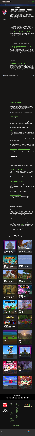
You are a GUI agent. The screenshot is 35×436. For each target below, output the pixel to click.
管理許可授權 (17, 425)
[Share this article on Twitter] (17, 229)
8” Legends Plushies (15, 102)
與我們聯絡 (17, 413)
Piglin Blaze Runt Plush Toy (17, 63)
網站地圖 (17, 411)
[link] (7, 398)
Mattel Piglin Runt (14, 116)
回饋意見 (17, 410)
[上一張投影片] (15, 98)
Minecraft (11, 404)
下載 (16, 412)
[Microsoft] (30, 430)
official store (23, 224)
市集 (16, 404)
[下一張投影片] (20, 98)
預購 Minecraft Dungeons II (19, 5)
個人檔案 (17, 416)
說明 (16, 409)
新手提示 (17, 408)
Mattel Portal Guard (15, 130)
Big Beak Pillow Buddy (16, 194)
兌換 (16, 417)
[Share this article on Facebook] (22, 229)
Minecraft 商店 (17, 405)
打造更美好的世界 (12, 419)
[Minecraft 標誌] (6, 2)
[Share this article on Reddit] (20, 229)
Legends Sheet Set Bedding (17, 181)
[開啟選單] (33, 2)
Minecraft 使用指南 (12, 425)
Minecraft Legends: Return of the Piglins (21, 31)
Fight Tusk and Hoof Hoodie (17, 169)
